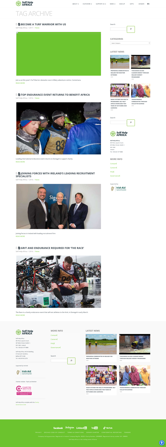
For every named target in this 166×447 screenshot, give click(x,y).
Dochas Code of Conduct (54, 432)
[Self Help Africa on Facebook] (58, 427)
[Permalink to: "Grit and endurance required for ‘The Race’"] (58, 282)
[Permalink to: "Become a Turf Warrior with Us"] (58, 54)
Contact (113, 164)
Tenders (127, 432)
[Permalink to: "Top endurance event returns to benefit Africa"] (58, 128)
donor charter (92, 432)
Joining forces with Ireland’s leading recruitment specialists (55, 175)
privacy (38, 432)
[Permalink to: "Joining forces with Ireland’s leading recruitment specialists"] (58, 206)
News (37, 28)
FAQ (111, 172)
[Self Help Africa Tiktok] (107, 427)
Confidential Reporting (112, 432)
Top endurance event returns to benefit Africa (55, 94)
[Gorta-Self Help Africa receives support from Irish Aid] (118, 188)
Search (112, 24)
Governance (114, 176)
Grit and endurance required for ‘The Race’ (52, 248)
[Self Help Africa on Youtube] (94, 427)
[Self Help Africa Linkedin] (81, 427)
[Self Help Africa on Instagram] (70, 427)
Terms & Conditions (75, 432)
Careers (113, 168)
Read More (20, 83)
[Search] (131, 29)
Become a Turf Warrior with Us (43, 24)
